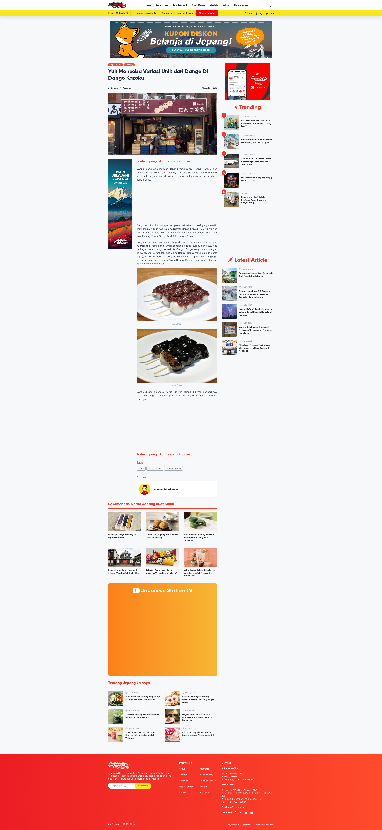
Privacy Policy (206, 774)
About (182, 768)
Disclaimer (204, 786)
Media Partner (186, 786)
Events (177, 13)
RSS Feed (204, 792)
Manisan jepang (173, 468)
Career (182, 792)
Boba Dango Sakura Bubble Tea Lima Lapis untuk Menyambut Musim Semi (199, 573)
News (148, 5)
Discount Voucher (207, 13)
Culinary (129, 65)
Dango (141, 468)
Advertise (183, 780)
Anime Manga (198, 5)
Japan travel (115, 65)
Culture (225, 5)
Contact (183, 774)
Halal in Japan (241, 5)
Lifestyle (214, 5)
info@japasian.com (237, 807)
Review (189, 13)
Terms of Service (207, 780)
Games (165, 13)
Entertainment (180, 5)
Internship (204, 768)
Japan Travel (162, 5)
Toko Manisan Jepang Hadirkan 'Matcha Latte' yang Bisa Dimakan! (199, 537)
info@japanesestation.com (241, 779)
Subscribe (143, 786)
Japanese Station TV (146, 13)
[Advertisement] (177, 425)
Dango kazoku (155, 468)
